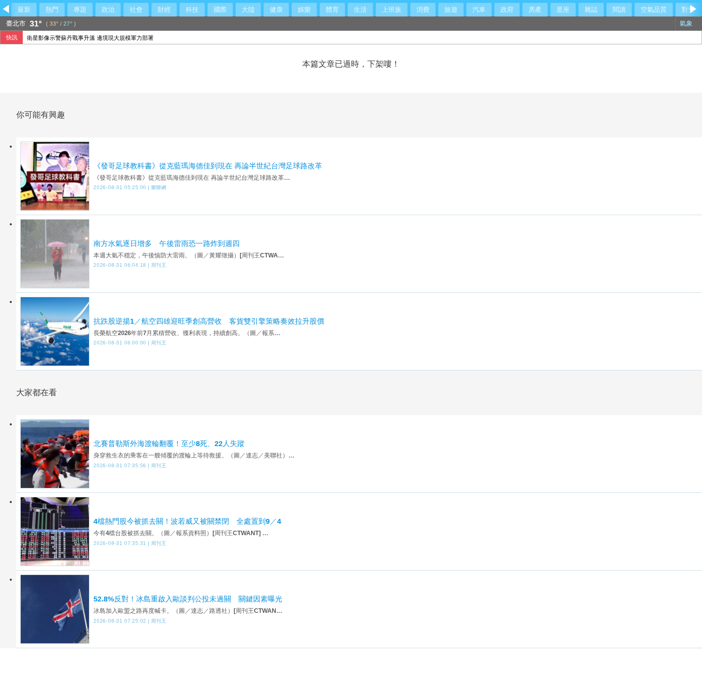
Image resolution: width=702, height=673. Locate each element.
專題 (80, 9)
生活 (360, 9)
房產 (535, 9)
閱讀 (619, 9)
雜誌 (591, 9)
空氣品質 (654, 9)
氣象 (687, 23)
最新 (23, 9)
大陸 (248, 9)
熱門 (52, 9)
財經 (164, 9)
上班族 (391, 9)
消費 (422, 9)
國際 (220, 9)
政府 (507, 9)
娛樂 (304, 9)
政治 (108, 9)
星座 (563, 9)
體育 (332, 9)
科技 (192, 9)
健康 (276, 9)
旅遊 (450, 9)
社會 (136, 9)
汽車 (478, 9)
